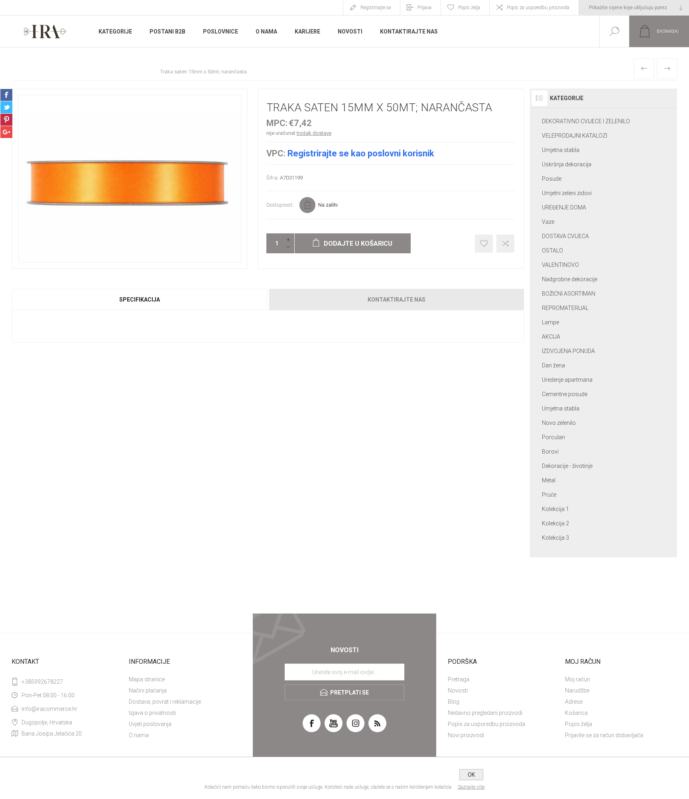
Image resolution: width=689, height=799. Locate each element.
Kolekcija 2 (555, 523)
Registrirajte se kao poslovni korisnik (360, 153)
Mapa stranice (147, 679)
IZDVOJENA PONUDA (568, 351)
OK (471, 774)
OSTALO (552, 250)
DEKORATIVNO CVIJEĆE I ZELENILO (586, 121)
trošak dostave (314, 133)
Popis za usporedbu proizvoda (538, 7)
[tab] (140, 299)
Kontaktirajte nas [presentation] (396, 299)
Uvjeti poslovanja (150, 724)
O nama (139, 735)
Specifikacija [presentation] (139, 299)
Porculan (553, 437)
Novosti (458, 690)
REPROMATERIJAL (565, 308)
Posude (551, 179)
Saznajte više (471, 787)
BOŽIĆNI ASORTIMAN (568, 293)
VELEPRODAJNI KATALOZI (574, 135)
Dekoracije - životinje (567, 466)
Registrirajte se (375, 7)
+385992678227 (42, 682)
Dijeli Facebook (6, 95)
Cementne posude (564, 394)
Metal (548, 480)
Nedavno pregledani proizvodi (485, 713)
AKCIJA (551, 336)
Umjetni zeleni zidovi (567, 193)
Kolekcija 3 (555, 538)
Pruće (549, 494)
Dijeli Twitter (6, 107)
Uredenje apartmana (567, 380)
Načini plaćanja (148, 690)
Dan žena (553, 365)
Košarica (576, 713)
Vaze (548, 222)
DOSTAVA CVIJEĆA (565, 236)
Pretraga (458, 679)
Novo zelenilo (559, 423)
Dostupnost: (279, 205)
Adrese (574, 701)
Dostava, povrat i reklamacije (165, 701)
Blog (453, 701)
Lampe (550, 322)
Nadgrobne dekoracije (569, 279)
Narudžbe (577, 690)
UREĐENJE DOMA (564, 207)
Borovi (550, 451)
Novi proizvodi (466, 735)
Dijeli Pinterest (6, 120)
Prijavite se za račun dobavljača (604, 735)
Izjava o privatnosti (152, 713)
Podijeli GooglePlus (6, 132)
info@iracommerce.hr (49, 709)
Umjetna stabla (560, 150)
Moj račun (577, 679)
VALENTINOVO (560, 265)
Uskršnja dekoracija (566, 164)
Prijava (424, 7)
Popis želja (578, 724)
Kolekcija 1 (555, 509)
